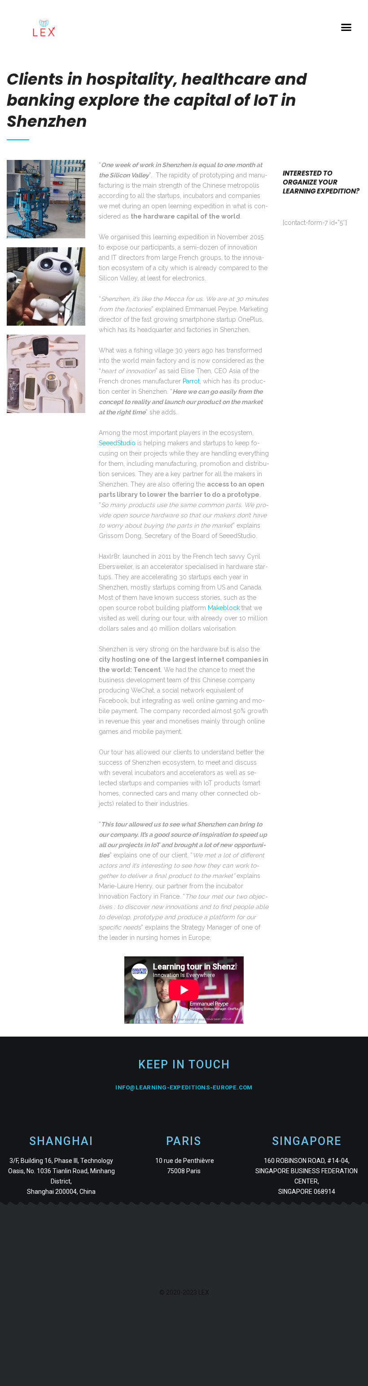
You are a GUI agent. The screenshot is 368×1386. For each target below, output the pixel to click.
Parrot (191, 381)
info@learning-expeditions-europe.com (183, 1087)
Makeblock (224, 607)
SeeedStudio (117, 443)
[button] (346, 27)
